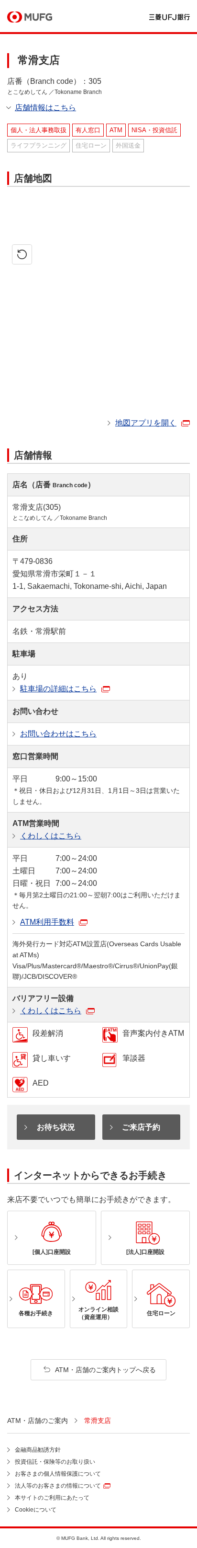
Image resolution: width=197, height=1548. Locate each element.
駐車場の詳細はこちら (58, 689)
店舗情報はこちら (45, 107)
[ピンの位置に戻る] (22, 254)
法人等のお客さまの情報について (58, 1485)
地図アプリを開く (145, 423)
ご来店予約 (141, 1127)
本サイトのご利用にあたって (52, 1497)
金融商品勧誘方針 (38, 1449)
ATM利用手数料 (47, 922)
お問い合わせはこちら (58, 734)
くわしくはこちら (50, 836)
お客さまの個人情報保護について (58, 1473)
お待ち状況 (56, 1127)
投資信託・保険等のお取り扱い (55, 1461)
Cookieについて (35, 1509)
